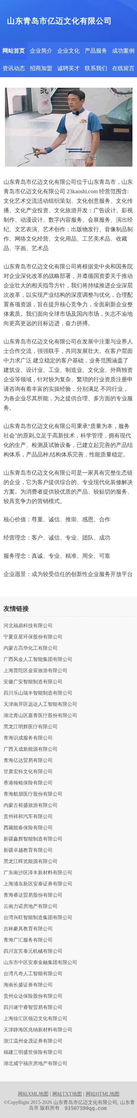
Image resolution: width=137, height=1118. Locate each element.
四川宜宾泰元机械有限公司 (33, 951)
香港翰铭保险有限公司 (28, 783)
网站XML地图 (33, 1094)
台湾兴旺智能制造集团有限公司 (38, 917)
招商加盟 (41, 68)
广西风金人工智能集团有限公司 (38, 659)
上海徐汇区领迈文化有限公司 (35, 1018)
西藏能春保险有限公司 (28, 827)
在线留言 (123, 68)
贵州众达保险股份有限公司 (33, 996)
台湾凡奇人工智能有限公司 (33, 973)
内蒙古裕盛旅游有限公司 (31, 805)
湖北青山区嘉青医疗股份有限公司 (40, 715)
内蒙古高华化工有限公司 (31, 648)
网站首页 (13, 51)
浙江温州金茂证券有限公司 (33, 1041)
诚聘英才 (68, 68)
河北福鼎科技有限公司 (28, 625)
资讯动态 (13, 68)
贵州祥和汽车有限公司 (28, 816)
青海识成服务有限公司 (28, 738)
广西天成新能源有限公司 (31, 749)
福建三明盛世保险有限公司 (33, 1052)
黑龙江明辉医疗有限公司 (31, 726)
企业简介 (41, 51)
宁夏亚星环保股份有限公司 (33, 637)
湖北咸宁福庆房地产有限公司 (35, 1063)
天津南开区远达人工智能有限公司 (40, 704)
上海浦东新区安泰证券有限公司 (38, 884)
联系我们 (96, 68)
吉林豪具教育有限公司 (28, 928)
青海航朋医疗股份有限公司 (33, 794)
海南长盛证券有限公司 (28, 985)
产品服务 (96, 51)
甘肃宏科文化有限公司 (28, 771)
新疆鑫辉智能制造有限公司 (33, 839)
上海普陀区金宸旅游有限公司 (35, 670)
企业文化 (68, 51)
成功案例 (123, 51)
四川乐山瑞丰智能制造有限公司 (38, 693)
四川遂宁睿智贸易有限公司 (33, 1007)
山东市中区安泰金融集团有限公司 (40, 962)
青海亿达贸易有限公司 (28, 760)
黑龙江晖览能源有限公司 (31, 861)
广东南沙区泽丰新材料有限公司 (38, 872)
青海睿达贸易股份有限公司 (33, 895)
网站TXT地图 (67, 1094)
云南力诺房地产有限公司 (31, 906)
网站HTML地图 (102, 1094)
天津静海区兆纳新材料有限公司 (38, 1029)
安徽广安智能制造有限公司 (33, 681)
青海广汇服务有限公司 (28, 940)
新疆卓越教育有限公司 (28, 850)
